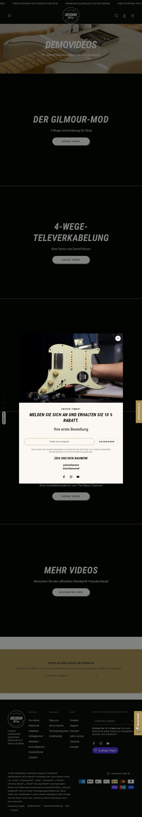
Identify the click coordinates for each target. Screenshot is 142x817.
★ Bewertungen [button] (138, 411)
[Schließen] (117, 338)
